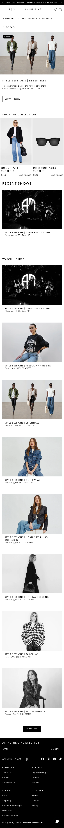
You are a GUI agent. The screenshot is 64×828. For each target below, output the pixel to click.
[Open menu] (4, 9)
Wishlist (35, 782)
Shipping (6, 800)
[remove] (61, 2)
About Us (6, 772)
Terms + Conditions (23, 823)
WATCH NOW (13, 99)
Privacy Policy (8, 823)
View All (32, 728)
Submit (56, 748)
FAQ (4, 795)
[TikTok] (60, 759)
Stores (35, 795)
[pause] (3, 2)
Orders (35, 777)
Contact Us (37, 800)
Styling (35, 805)
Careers (5, 777)
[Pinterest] (54, 759)
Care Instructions (10, 815)
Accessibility (37, 823)
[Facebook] (42, 759)
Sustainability (8, 782)
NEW (8, 2)
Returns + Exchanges (12, 805)
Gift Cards (7, 810)
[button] (57, 210)
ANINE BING (10, 18)
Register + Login (40, 772)
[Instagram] (48, 759)
